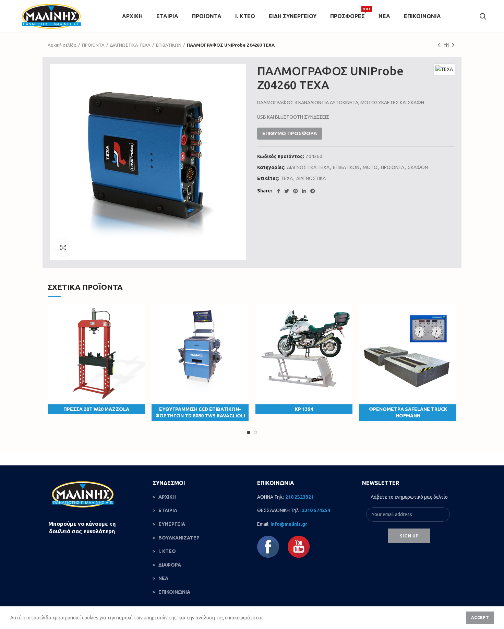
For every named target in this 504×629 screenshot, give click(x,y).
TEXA (287, 178)
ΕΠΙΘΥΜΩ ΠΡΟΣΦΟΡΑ (289, 133)
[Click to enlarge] (63, 247)
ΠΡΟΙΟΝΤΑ (93, 45)
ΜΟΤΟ (370, 167)
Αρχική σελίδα (62, 45)
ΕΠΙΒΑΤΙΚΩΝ (168, 45)
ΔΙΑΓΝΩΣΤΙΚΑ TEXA (130, 45)
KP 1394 (304, 409)
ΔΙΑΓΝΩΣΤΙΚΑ (311, 178)
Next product (452, 44)
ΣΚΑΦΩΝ (418, 167)
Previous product (439, 44)
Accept (480, 617)
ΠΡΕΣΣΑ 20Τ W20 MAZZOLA (96, 409)
